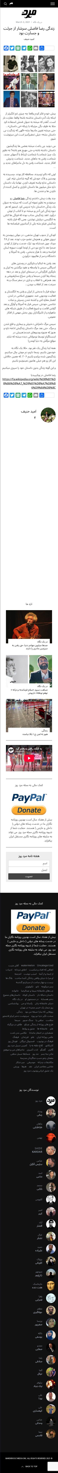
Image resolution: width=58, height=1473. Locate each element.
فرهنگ (16, 1037)
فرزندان (25, 1037)
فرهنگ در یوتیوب (45, 1041)
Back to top (31, 1466)
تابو (37, 986)
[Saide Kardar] (49, 1150)
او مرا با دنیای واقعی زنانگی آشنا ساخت (34, 978)
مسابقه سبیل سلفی (20, 1053)
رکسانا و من (27, 1003)
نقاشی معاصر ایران (43, 1066)
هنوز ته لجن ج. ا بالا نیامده (35, 734)
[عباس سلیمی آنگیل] (49, 1162)
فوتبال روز (12, 1041)
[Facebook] (6, 48)
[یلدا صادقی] (49, 1360)
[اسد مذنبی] (49, 1175)
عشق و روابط (28, 1028)
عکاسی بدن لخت (18, 1032)
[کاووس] (49, 1199)
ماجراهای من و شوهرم (13, 1049)
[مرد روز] (49, 1101)
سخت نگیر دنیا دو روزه (42, 1016)
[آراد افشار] (49, 1224)
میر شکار (20, 1062)
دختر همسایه (47, 999)
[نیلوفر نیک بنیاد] (49, 1384)
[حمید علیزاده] (49, 1249)
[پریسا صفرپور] (49, 1323)
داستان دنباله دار (45, 995)
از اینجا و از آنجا (46, 973)
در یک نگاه (37, 22)
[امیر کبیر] (49, 1212)
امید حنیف (29, 39)
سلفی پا (39, 1020)
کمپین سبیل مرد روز (17, 1045)
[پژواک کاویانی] (49, 1261)
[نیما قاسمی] (49, 1434)
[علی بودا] (49, 1397)
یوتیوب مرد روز (31, 1070)
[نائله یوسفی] (49, 1335)
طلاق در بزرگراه (14, 1024)
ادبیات (9, 969)
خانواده (15, 990)
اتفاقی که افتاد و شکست (41, 969)
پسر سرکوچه (47, 986)
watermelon (28, 965)
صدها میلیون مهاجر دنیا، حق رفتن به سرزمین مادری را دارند (30, 647)
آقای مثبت (13, 965)
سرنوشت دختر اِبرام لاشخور (15, 1016)
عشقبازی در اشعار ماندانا (41, 1032)
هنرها (24, 1066)
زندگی (45, 730)
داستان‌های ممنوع (11, 995)
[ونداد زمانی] (49, 1113)
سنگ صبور (28, 1020)
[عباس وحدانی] (49, 1421)
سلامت (49, 1020)
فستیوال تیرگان (27, 1041)
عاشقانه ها (42, 1028)
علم (32, 1037)
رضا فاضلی (19, 198)
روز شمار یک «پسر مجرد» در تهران (36, 1007)
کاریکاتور (49, 1045)
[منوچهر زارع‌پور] (49, 1273)
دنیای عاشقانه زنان (44, 1003)
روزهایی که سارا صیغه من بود (39, 1011)
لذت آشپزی (32, 1049)
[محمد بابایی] (49, 1187)
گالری (50, 1049)
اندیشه (18, 973)
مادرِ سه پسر (47, 1053)
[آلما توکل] (49, 1372)
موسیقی (31, 1062)
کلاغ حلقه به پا (36, 1045)
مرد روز (38, 1100)
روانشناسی (13, 1003)
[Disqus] (29, 473)
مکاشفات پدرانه (45, 1062)
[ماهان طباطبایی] (49, 1125)
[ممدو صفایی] (49, 1347)
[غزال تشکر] (49, 1236)
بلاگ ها (9, 978)
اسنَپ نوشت (30, 973)
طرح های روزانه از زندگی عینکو (38, 1024)
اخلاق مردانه (21, 969)
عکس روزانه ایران (45, 1037)
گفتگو (43, 1049)
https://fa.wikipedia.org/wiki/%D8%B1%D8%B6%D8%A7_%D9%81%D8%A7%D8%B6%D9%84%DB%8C (29, 383)
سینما (17, 1020)
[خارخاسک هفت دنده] (49, 1286)
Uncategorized (45, 965)
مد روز (35, 1053)
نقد (30, 1066)
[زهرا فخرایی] (49, 1298)
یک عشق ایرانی (45, 1070)
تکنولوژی (29, 986)
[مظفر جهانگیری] (49, 1310)
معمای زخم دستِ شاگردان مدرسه (36, 1058)
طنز (51, 1028)
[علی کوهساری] (49, 1409)
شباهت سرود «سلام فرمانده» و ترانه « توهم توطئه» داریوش (29, 691)
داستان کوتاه (29, 995)
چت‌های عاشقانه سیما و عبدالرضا (37, 990)
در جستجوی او (32, 999)
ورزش (16, 1066)
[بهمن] (49, 1138)
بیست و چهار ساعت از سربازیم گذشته (34, 982)
